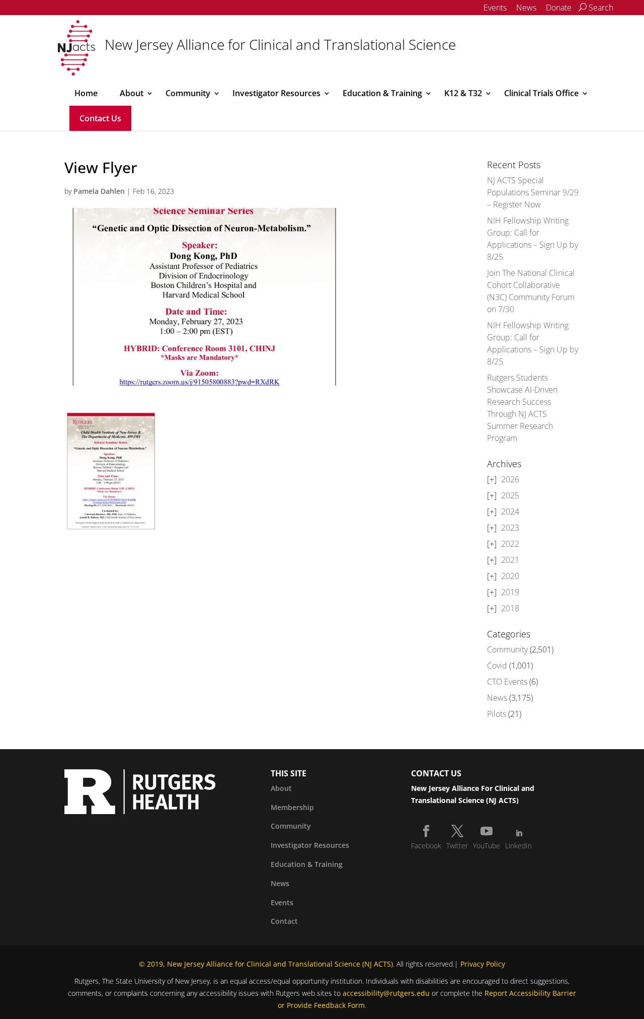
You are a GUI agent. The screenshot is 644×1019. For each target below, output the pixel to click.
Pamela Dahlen (99, 191)
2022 (510, 543)
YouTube (486, 845)
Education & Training (382, 93)
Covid (497, 665)
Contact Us (100, 118)
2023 (510, 527)
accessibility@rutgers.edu (386, 993)
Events (495, 7)
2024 (510, 511)
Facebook (426, 845)
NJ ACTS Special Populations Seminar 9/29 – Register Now (533, 192)
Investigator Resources (276, 93)
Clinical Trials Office (541, 93)
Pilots (496, 713)
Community (188, 93)
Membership (292, 807)
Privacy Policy (482, 964)
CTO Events (507, 681)
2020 (510, 575)
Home (86, 93)
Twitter (457, 845)
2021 (510, 559)
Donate (559, 7)
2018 (510, 608)
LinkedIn (518, 845)
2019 (510, 592)
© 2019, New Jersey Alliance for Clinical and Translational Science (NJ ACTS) (266, 964)
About (131, 93)
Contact (284, 921)
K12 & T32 (463, 93)
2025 (510, 495)
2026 (510, 479)
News (526, 7)
